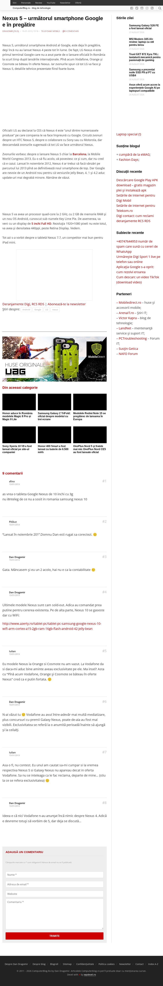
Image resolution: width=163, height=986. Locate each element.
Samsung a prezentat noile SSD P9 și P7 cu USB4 (142, 72)
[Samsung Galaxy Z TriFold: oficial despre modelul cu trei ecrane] (54, 402)
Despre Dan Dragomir (16, 964)
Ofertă (78, 2)
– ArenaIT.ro (125, 313)
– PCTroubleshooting (131, 338)
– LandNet (123, 328)
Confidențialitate (85, 964)
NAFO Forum (128, 354)
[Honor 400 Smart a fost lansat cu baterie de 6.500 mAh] (54, 434)
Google (37, 309)
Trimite (55, 936)
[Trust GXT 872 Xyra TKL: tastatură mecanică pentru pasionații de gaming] (122, 55)
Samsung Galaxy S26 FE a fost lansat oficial (144, 27)
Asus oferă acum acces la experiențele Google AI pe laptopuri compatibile (144, 87)
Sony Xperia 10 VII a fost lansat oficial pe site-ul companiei (17, 449)
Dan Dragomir (17, 557)
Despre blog (39, 964)
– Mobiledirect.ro (128, 302)
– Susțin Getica (127, 348)
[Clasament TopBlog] (138, 369)
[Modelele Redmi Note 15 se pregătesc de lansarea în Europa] (90, 402)
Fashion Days (128, 159)
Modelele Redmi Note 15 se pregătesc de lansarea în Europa (89, 416)
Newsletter (65, 2)
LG (46, 309)
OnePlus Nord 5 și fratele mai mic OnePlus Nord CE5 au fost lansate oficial (89, 449)
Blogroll (54, 964)
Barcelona (79, 154)
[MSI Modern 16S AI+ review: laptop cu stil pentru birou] (122, 40)
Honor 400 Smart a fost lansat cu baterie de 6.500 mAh (53, 449)
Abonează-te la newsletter (67, 304)
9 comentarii (72, 31)
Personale (26, 2)
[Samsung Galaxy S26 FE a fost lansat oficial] (122, 26)
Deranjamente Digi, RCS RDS (23, 304)
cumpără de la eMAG (134, 154)
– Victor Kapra (126, 318)
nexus (55, 309)
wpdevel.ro (90, 974)
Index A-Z (153, 964)
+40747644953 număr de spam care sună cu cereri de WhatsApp (137, 246)
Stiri (14, 2)
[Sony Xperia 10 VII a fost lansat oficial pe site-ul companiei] (19, 434)
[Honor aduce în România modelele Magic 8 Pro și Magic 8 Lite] (19, 402)
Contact (139, 964)
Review (38, 2)
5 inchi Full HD (41, 223)
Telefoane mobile (50, 31)
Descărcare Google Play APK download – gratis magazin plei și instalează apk (137, 185)
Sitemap (67, 964)
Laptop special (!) (128, 134)
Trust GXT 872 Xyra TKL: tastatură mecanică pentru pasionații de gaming (145, 57)
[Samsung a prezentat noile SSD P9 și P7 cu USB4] (122, 70)
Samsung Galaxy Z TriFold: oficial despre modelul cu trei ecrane (54, 416)
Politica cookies (107, 964)
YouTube (51, 2)
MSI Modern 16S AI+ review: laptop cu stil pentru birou (141, 42)
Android (26, 309)
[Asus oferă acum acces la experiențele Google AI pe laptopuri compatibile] (122, 86)
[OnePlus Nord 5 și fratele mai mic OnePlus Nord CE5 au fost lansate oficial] (90, 434)
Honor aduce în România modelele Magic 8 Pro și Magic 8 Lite (17, 416)
